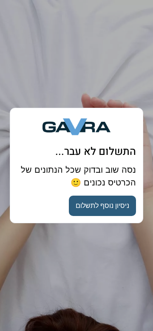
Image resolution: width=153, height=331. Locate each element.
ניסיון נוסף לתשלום (102, 205)
